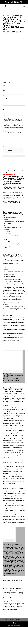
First (4, 90)
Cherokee (18, 590)
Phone (4, 109)
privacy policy (5, 143)
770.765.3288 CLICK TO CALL (14, 1)
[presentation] (13, 150)
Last (4, 95)
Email (4, 104)
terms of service (9, 143)
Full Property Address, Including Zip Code (12, 98)
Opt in (4, 115)
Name (4, 85)
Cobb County (13, 590)
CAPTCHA (5, 146)
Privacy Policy (9, 619)
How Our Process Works (13, 187)
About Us (19, 619)
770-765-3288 (9, 335)
